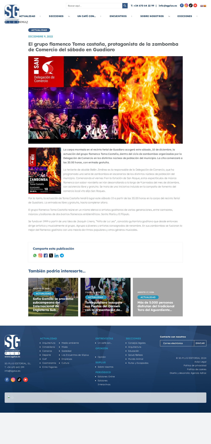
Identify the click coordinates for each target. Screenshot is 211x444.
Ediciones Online (106, 376)
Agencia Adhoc (198, 373)
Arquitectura (48, 343)
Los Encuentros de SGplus (75, 355)
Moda (65, 347)
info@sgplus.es (168, 5)
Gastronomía (49, 363)
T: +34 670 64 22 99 (142, 5)
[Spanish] (204, 6)
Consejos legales (137, 343)
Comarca (47, 351)
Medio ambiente (70, 343)
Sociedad (66, 351)
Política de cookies (196, 369)
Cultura (65, 363)
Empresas (67, 359)
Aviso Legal (200, 361)
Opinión (102, 357)
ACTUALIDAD (39, 30)
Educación (133, 351)
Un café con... (105, 343)
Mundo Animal (135, 359)
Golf (44, 359)
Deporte (46, 355)
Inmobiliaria (48, 347)
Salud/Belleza (135, 355)
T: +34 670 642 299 (14, 367)
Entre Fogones (49, 367)
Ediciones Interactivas (104, 382)
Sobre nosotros (105, 366)
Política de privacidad (195, 365)
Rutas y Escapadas (138, 363)
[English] (201, 6)
